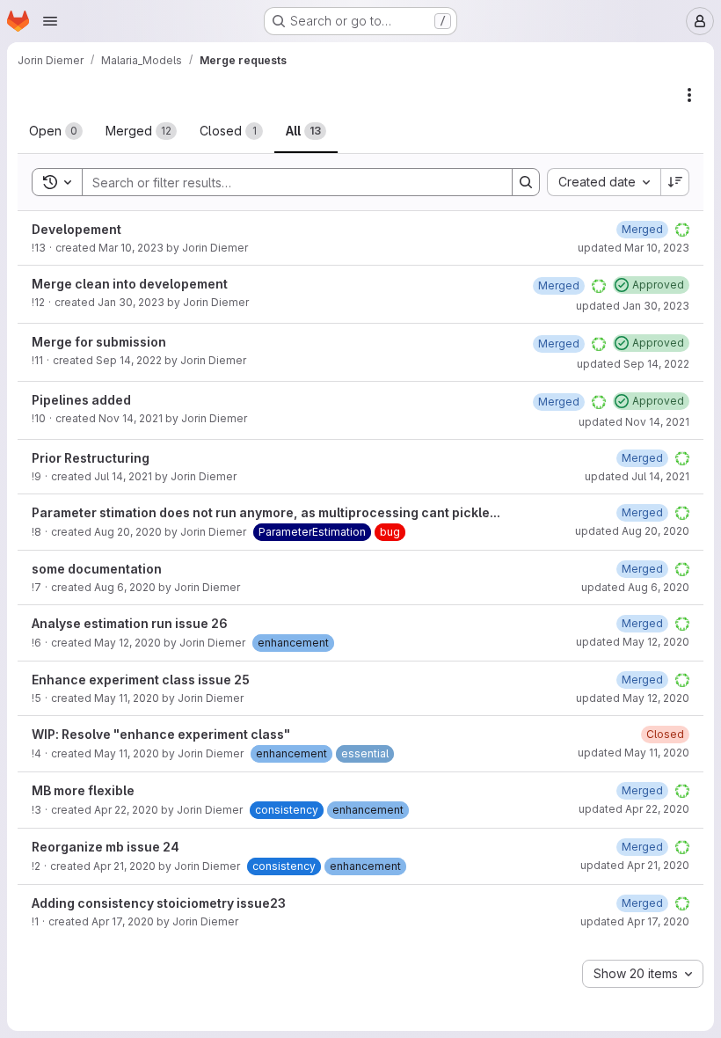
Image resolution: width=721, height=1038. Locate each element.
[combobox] (603, 182)
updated (633, 247)
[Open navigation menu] (50, 21)
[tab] (56, 131)
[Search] (526, 182)
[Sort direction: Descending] (675, 182)
